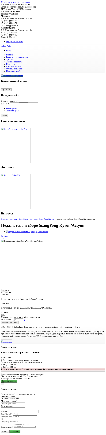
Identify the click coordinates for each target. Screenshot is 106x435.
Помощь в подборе (14, 71)
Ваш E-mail (6, 414)
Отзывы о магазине (14, 69)
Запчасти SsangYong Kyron (42, 219)
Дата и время (7, 406)
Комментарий (7, 427)
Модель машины (9, 401)
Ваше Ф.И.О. (7, 411)
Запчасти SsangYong (19, 219)
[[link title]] (27, 232)
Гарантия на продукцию (17, 57)
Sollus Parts (6, 46)
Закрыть (5, 432)
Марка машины (8, 396)
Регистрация (11, 108)
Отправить (15, 432)
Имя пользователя (9, 101)
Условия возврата (14, 62)
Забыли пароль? (13, 111)
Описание (5, 294)
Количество (6, 320)
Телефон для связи (10, 417)
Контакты (10, 64)
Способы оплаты (13, 66)
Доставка (10, 59)
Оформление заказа (14, 41)
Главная (9, 55)
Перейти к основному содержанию (16, 2)
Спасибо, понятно (9, 381)
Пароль (5, 104)
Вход (8, 50)
